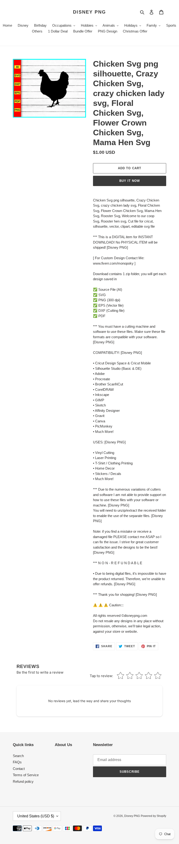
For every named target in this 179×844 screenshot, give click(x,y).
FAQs (17, 762)
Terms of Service (26, 775)
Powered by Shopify (153, 816)
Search (18, 756)
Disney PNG (89, 11)
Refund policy (23, 781)
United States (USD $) (35, 816)
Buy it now (129, 181)
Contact (19, 769)
